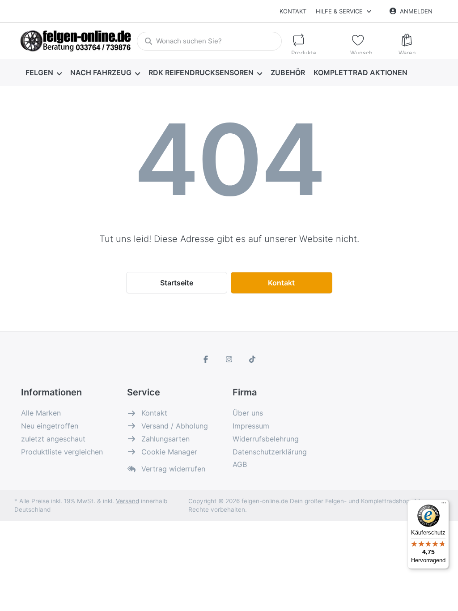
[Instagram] (229, 359)
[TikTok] (252, 359)
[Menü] (443, 505)
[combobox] (209, 41)
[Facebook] (206, 359)
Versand (127, 501)
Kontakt (293, 11)
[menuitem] (43, 72)
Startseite (176, 282)
